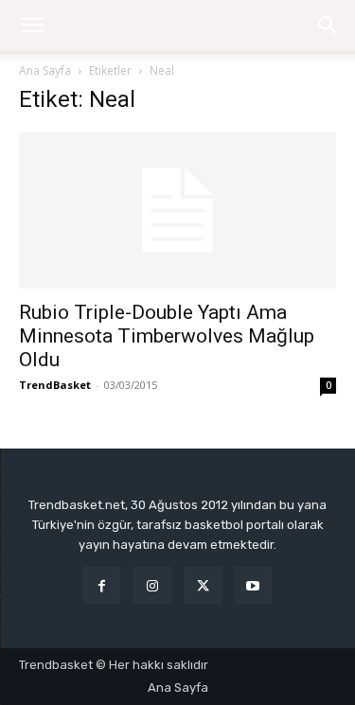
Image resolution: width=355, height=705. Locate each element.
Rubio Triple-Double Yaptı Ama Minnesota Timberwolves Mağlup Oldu (166, 336)
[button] (328, 25)
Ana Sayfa (45, 70)
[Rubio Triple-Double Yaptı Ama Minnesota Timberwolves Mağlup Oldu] (177, 210)
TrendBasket (55, 385)
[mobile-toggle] (32, 25)
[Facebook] (101, 585)
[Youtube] (253, 585)
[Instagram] (151, 585)
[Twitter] (203, 585)
